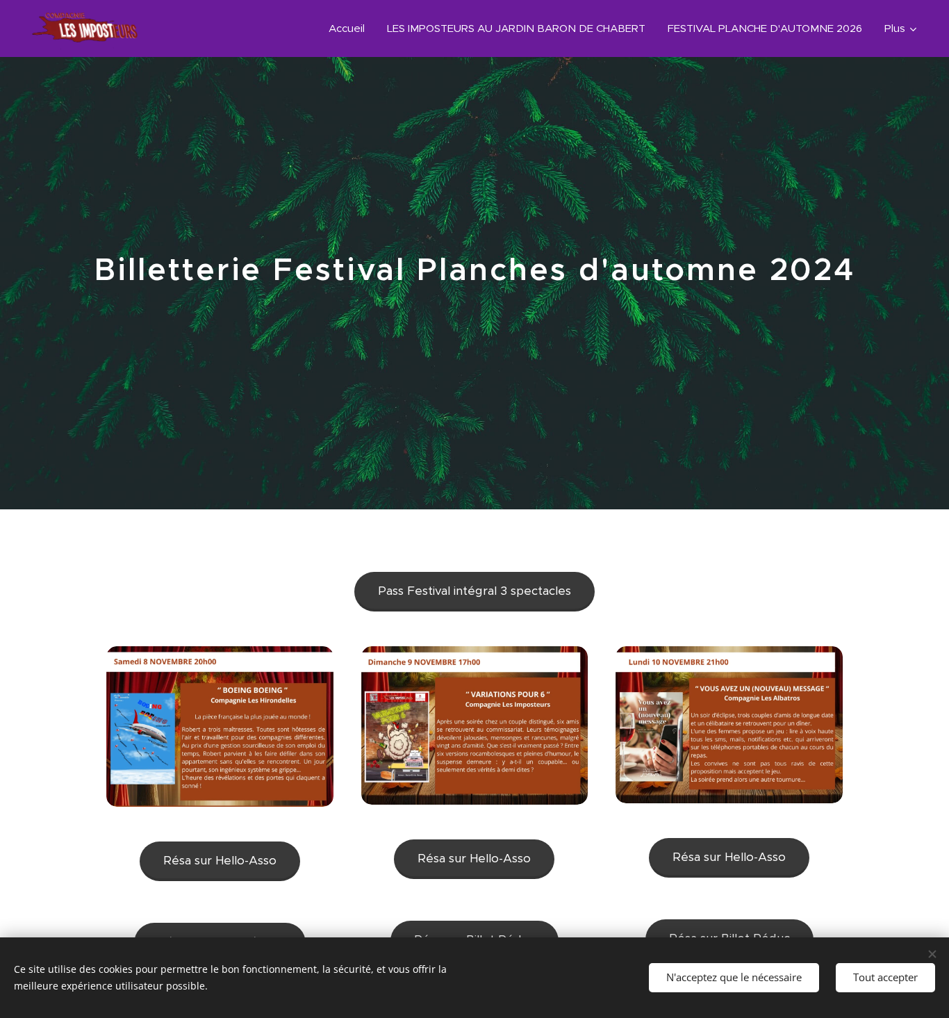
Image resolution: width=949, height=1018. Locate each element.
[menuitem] (350, 28)
